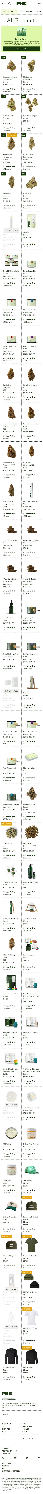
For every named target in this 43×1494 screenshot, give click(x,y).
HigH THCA (6, 1424)
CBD (3, 1426)
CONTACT (5, 1448)
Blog (4, 1431)
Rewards (5, 1466)
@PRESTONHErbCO (9, 1399)
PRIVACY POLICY (9, 1451)
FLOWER (25, 1424)
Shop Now (21, 49)
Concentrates (28, 1426)
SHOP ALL (6, 1429)
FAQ (3, 1468)
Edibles (25, 1429)
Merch (24, 1431)
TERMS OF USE (8, 1453)
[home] (21, 3)
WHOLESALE (6, 1463)
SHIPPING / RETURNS (11, 1471)
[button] (3, 3)
